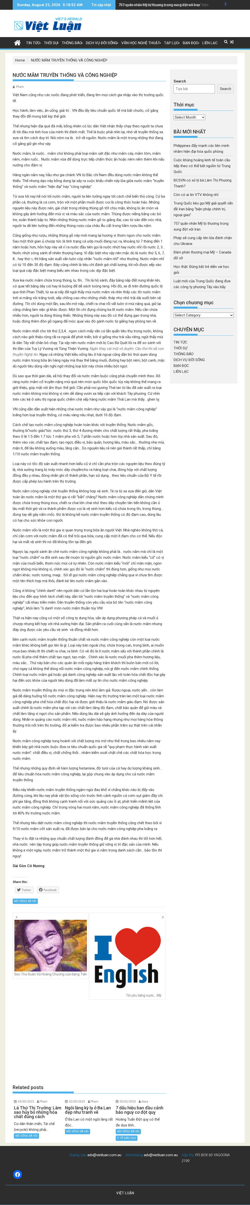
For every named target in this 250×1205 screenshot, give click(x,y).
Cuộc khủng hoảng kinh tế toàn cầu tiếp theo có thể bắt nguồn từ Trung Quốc (202, 166)
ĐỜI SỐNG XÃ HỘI (25, 901)
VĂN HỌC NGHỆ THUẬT (140, 43)
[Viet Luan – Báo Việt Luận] (17, 42)
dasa (144, 1101)
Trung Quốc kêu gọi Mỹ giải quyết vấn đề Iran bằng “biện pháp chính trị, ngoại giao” (203, 209)
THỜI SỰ (51, 43)
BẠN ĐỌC (190, 43)
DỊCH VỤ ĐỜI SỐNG (101, 43)
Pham (20, 87)
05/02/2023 (128, 1101)
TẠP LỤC (171, 43)
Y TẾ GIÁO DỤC (126, 1138)
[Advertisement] (89, 1042)
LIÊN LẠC (210, 43)
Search (180, 81)
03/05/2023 (26, 1101)
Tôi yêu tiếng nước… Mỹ (143, 995)
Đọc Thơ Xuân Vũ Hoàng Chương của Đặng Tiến (50, 974)
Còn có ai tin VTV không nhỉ (196, 194)
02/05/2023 (77, 1101)
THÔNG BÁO (72, 43)
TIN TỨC (33, 43)
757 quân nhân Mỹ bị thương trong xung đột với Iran (159, 5)
